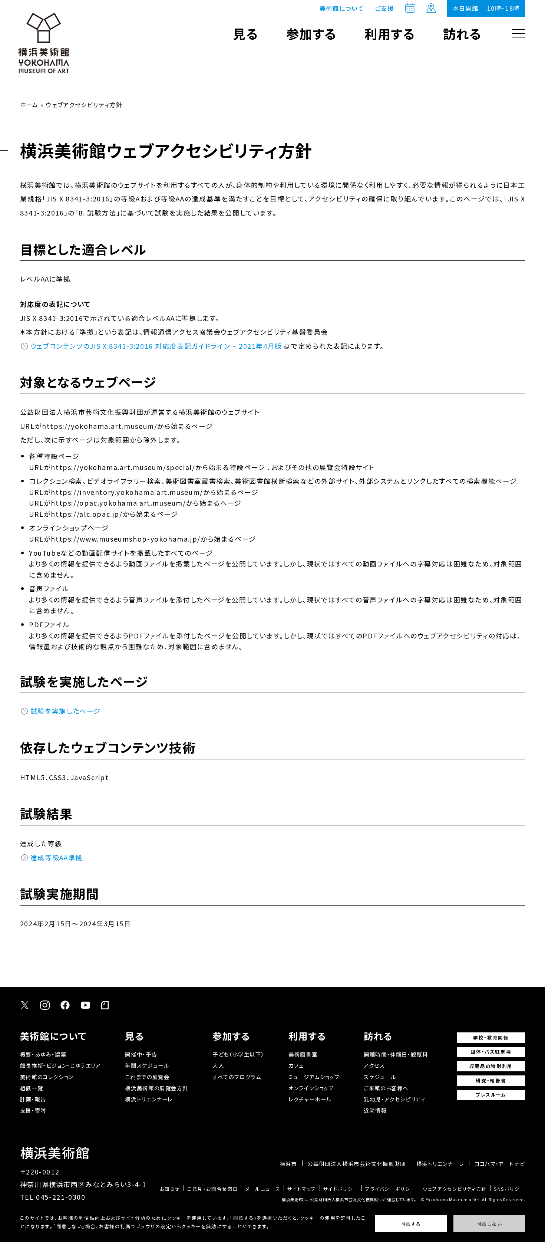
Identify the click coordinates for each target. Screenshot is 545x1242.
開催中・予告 (141, 1054)
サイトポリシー (340, 1189)
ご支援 (384, 8)
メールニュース (262, 1189)
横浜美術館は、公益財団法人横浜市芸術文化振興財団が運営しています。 (349, 1199)
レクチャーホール (310, 1099)
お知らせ (170, 1189)
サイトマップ (301, 1189)
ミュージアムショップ (314, 1077)
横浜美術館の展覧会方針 (156, 1088)
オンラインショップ (311, 1088)
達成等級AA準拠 (56, 857)
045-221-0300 (60, 1197)
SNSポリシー (509, 1189)
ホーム (29, 104)
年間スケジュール (147, 1065)
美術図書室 (302, 1054)
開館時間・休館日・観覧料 (396, 1054)
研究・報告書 (491, 1080)
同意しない (489, 1224)
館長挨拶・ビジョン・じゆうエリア (60, 1065)
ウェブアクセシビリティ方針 (455, 1189)
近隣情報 (375, 1110)
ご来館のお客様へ (386, 1088)
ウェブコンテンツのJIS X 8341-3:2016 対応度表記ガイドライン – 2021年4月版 (156, 346)
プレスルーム (491, 1094)
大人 (218, 1065)
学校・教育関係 (491, 1037)
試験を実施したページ (65, 711)
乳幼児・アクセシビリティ (394, 1099)
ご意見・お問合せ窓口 (212, 1189)
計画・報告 (33, 1099)
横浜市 (288, 1163)
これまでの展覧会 (147, 1077)
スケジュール (380, 1077)
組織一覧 (31, 1088)
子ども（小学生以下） (238, 1054)
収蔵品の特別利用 (491, 1066)
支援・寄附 (33, 1110)
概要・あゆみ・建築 (43, 1054)
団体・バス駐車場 (490, 1051)
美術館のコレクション (46, 1077)
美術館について (342, 8)
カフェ (296, 1065)
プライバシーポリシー (390, 1189)
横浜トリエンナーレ (149, 1099)
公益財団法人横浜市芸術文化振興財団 (356, 1163)
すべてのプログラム (236, 1077)
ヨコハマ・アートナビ (499, 1163)
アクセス (374, 1065)
